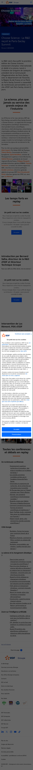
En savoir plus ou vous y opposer (14, 374)
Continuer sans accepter (22, 334)
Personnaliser (16, 434)
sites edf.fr (23, 351)
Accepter (16, 429)
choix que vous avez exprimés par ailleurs (15, 400)
